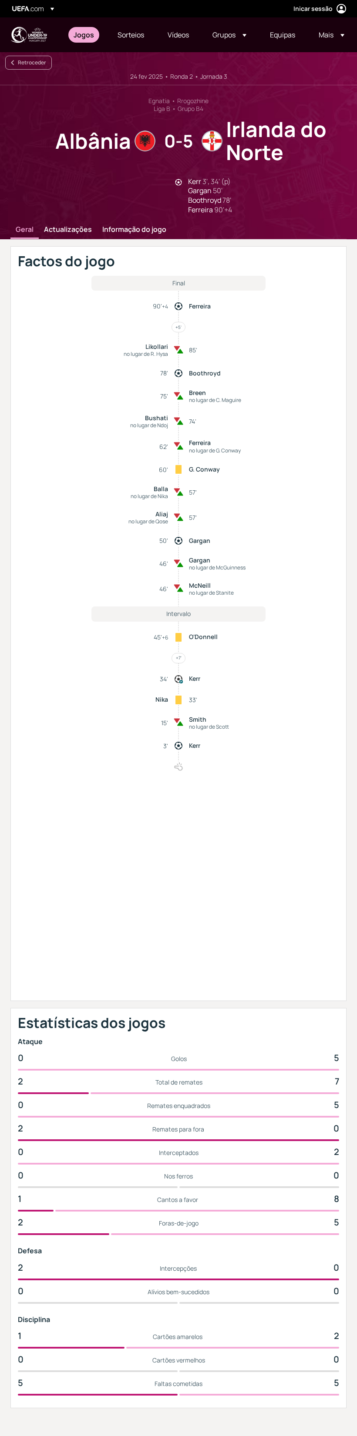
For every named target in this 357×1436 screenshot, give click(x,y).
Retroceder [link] (32, 62)
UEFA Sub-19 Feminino (28, 35)
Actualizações (68, 230)
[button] (229, 35)
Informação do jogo (134, 230)
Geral (25, 230)
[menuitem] (84, 35)
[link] (84, 35)
